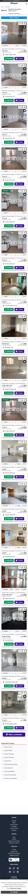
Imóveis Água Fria (8, 768)
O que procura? (14, 828)
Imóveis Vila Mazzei (9, 754)
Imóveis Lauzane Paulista (10, 778)
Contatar (20, 58)
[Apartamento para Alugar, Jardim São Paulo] (14, 367)
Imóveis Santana (8, 750)
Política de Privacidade (14, 853)
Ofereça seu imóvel (14, 843)
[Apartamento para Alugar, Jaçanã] (14, 451)
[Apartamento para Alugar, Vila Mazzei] (14, 326)
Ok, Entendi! (14, 892)
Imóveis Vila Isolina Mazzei (10, 764)
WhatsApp (10, 58)
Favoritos (14, 830)
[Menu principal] (26, 4)
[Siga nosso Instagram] (17, 868)
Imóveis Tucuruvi (8, 747)
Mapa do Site (14, 851)
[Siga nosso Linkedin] (13, 871)
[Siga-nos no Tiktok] (13, 868)
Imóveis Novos (14, 824)
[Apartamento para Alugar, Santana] (14, 284)
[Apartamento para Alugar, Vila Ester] (14, 33)
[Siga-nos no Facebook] (10, 868)
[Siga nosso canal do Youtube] (17, 871)
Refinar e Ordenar (14, 17)
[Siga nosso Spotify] (10, 871)
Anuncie (14, 839)
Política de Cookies (15, 888)
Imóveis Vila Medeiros (9, 771)
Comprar (14, 820)
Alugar (14, 822)
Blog (14, 837)
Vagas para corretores (14, 841)
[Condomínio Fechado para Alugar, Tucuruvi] (14, 702)
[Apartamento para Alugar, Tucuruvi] (14, 75)
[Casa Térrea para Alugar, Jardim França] (14, 618)
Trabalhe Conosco (14, 855)
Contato (14, 849)
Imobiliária (14, 826)
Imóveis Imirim (7, 761)
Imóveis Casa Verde (9, 757)
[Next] (25, 33)
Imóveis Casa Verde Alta (10, 775)
